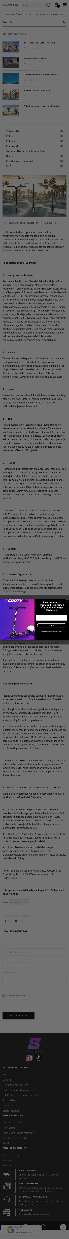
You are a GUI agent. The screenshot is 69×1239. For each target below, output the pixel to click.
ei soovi (51, 635)
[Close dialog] (67, 601)
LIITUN (52, 625)
